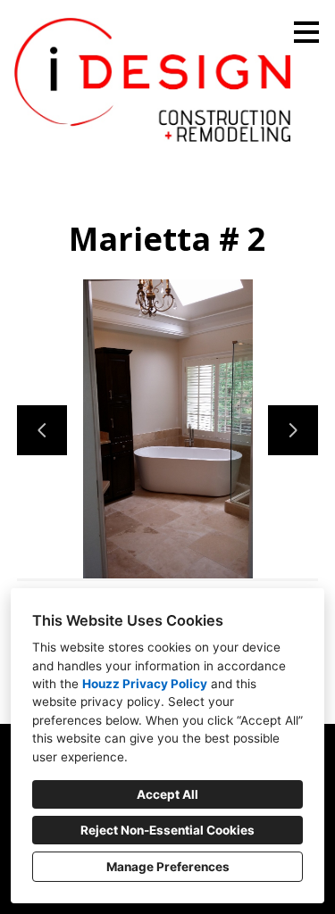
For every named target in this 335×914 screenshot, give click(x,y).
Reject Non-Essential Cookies (167, 830)
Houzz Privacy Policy (144, 684)
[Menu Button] (306, 32)
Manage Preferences (168, 867)
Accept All (167, 794)
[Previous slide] (42, 430)
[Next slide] (293, 430)
